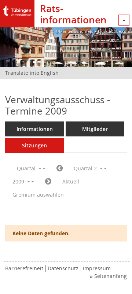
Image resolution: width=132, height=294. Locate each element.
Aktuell (70, 181)
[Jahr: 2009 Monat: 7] (48, 181)
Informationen (34, 128)
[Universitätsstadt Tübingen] (17, 8)
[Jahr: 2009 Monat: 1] (59, 168)
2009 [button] (19, 181)
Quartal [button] (27, 168)
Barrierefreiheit (24, 268)
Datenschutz (63, 268)
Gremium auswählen (38, 194)
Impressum (97, 268)
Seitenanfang (110, 275)
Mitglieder (95, 128)
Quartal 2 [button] (86, 168)
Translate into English (32, 72)
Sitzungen (34, 145)
